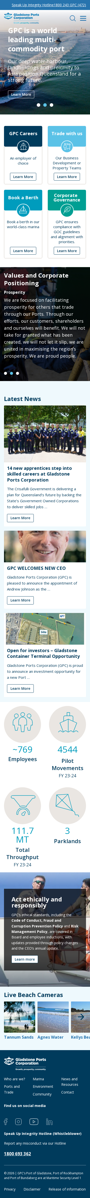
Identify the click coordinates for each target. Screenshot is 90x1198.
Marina (38, 1079)
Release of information (67, 1189)
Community (42, 1094)
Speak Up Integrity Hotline (33, 4)
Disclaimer (32, 1189)
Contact (67, 1092)
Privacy (10, 1189)
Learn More (21, 94)
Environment (43, 1086)
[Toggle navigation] (83, 18)
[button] (38, 105)
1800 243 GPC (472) (70, 4)
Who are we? (14, 1079)
